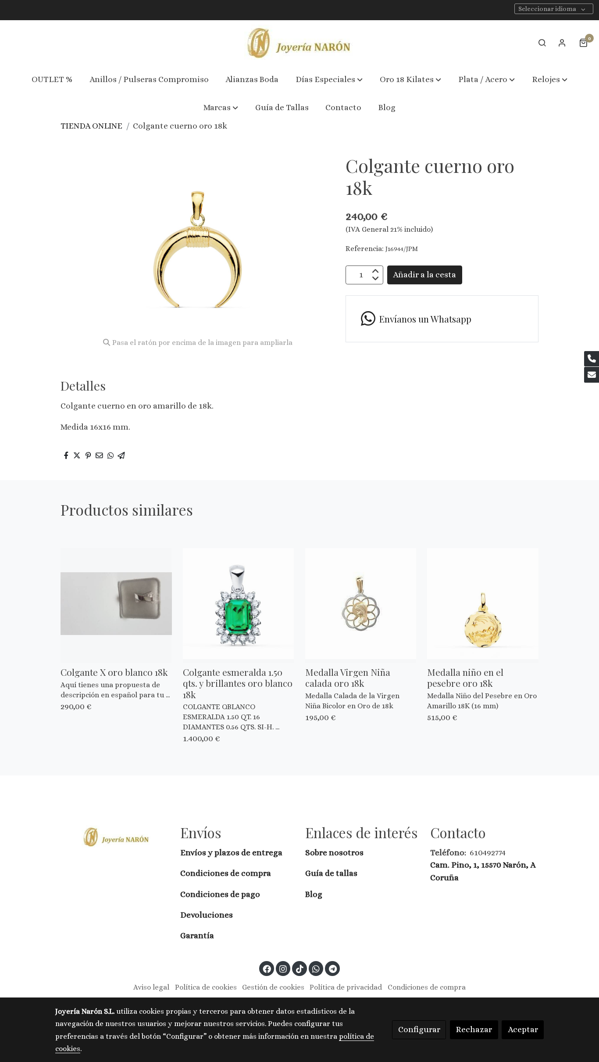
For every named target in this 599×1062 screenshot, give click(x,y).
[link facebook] (267, 968)
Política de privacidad (346, 987)
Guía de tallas (331, 873)
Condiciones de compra (225, 873)
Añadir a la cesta (424, 274)
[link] (299, 43)
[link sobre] (112, 837)
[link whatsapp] (316, 968)
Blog (313, 894)
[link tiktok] (299, 968)
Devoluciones (206, 914)
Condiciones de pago (220, 894)
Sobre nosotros (335, 852)
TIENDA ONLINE (91, 125)
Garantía (197, 935)
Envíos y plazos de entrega (231, 852)
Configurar (419, 1029)
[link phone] (591, 359)
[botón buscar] (542, 42)
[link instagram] (283, 968)
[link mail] (591, 375)
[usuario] (562, 42)
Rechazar (474, 1029)
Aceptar (523, 1029)
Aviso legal (151, 987)
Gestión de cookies (273, 987)
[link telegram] (332, 968)
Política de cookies (206, 987)
